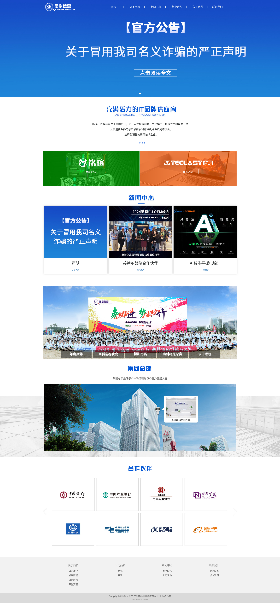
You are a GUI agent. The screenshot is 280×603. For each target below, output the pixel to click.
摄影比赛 (140, 354)
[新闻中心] (141, 199)
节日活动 (204, 354)
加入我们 (214, 575)
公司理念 (73, 579)
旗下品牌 (135, 7)
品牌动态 (167, 570)
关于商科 (198, 7)
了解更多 (141, 142)
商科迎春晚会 (108, 354)
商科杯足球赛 (172, 354)
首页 (113, 7)
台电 (120, 570)
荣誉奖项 (73, 584)
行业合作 (177, 7)
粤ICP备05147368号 (140, 599)
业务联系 (214, 570)
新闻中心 (156, 7)
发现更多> (91, 171)
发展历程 (73, 575)
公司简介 (73, 570)
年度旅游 (76, 354)
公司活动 (167, 575)
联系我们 (217, 7)
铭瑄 (120, 575)
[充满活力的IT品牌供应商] (141, 113)
